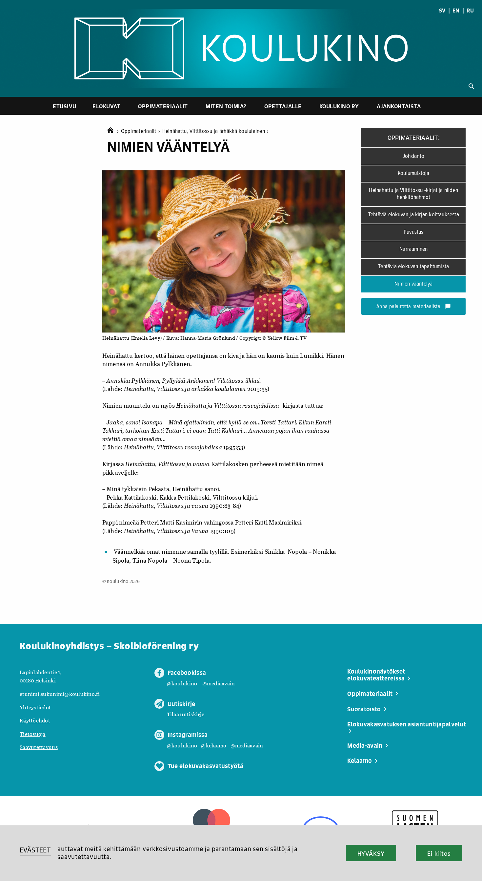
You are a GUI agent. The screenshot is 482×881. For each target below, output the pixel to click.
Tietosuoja (33, 734)
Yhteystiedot (35, 707)
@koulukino (182, 683)
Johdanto (414, 156)
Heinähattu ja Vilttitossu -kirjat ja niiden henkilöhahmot (413, 194)
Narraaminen (413, 249)
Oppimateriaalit (163, 106)
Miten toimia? (226, 106)
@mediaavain (218, 683)
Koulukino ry (339, 106)
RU (470, 10)
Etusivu (64, 106)
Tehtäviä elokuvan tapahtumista (413, 266)
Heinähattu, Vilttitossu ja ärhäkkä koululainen (215, 131)
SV (442, 10)
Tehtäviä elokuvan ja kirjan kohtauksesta (413, 215)
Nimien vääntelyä (413, 284)
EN (456, 10)
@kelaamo (213, 745)
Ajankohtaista (399, 106)
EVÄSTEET (35, 850)
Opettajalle (283, 106)
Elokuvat (106, 106)
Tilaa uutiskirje (185, 714)
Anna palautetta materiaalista (413, 307)
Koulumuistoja (414, 173)
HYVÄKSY (371, 853)
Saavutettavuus (39, 747)
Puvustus (414, 232)
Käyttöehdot (35, 720)
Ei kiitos (439, 853)
